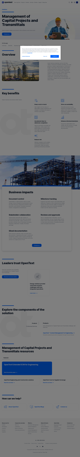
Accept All (55, 56)
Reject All (45, 56)
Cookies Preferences (26, 56)
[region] (40, 53)
